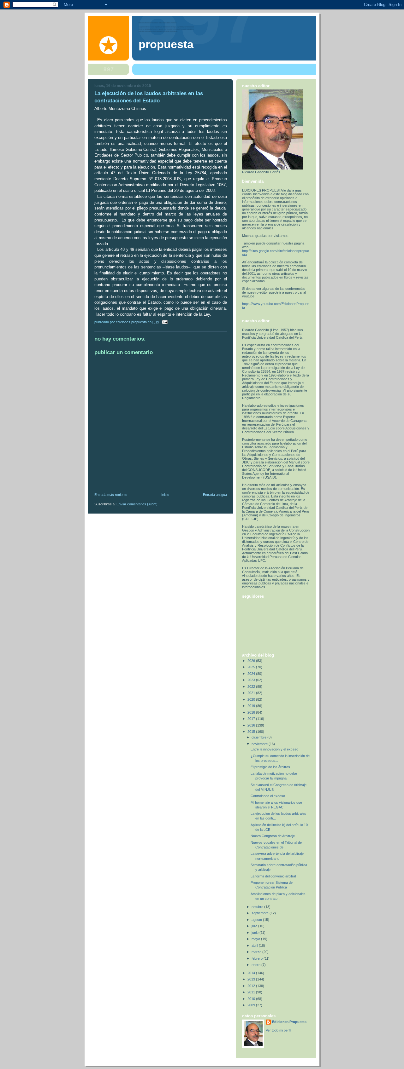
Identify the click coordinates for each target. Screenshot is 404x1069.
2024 (251, 673)
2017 (251, 719)
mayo (256, 939)
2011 (251, 992)
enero (256, 965)
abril (255, 945)
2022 (251, 686)
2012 (251, 986)
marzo (257, 952)
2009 (251, 1005)
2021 (251, 693)
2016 (251, 725)
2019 (251, 706)
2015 (251, 731)
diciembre (259, 737)
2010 (251, 999)
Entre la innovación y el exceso (274, 749)
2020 (251, 699)
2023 (251, 680)
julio (255, 926)
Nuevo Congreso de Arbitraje (273, 836)
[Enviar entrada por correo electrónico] (164, 322)
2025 (251, 667)
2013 (251, 979)
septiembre (261, 913)
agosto (257, 920)
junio (255, 932)
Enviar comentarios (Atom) (136, 504)
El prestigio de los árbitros (270, 767)
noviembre (260, 744)
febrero (258, 958)
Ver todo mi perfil (278, 1030)
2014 (251, 973)
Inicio (165, 495)
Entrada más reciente (110, 495)
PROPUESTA (166, 44)
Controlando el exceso (268, 796)
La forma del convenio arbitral (273, 876)
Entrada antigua (215, 495)
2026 (251, 661)
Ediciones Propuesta (289, 1022)
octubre (258, 907)
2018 (251, 712)
